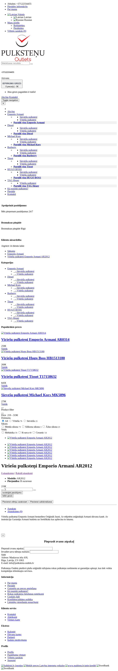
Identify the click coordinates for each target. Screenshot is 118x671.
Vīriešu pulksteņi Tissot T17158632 (29, 377)
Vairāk (4, 348)
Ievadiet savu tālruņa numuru (15, 551)
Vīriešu (17, 421)
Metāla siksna (12, 426)
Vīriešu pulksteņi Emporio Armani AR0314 (35, 339)
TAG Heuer (13, 318)
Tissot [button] (10, 158)
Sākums (11, 251)
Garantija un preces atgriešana (21, 588)
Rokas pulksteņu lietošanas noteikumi (25, 594)
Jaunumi (11, 660)
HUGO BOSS (14, 310)
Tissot (10, 301)
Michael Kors (14, 285)
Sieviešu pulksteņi (28, 117)
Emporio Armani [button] (15, 114)
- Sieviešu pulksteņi (24, 271)
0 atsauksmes (7, 473)
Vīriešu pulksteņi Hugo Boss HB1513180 (33, 358)
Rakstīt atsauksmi (24, 473)
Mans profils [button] (13, 22)
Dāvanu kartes (14, 634)
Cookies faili (13, 596)
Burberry (11, 293)
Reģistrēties (19, 25)
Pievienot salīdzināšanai (41, 502)
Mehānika (10, 432)
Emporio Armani (15, 254)
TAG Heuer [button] (13, 180)
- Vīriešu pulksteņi (23, 274)
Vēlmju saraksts (15, 657)
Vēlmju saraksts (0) (16, 31)
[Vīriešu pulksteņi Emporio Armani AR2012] (29, 438)
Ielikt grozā (7, 496)
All (6, 421)
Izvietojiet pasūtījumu (12, 492)
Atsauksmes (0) (14, 511)
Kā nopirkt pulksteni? (17, 188)
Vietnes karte (13, 620)
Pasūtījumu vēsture (16, 655)
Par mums (12, 9)
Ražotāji (11, 631)
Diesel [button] (10, 125)
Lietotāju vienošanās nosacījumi (22, 602)
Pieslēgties (19, 28)
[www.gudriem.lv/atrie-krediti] (80, 665)
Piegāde (11, 191)
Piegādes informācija (17, 6)
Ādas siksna (52, 426)
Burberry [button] (11, 147)
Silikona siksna (33, 426)
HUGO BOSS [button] (14, 169)
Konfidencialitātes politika (20, 599)
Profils (10, 652)
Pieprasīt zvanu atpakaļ (12, 548)
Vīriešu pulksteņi (28, 119)
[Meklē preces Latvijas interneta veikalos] (12, 665)
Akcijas (5, 97)
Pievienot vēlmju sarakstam (14, 502)
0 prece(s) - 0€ (11, 85)
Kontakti (13, 97)
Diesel (10, 277)
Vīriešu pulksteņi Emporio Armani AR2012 (28, 256)
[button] (16, 14)
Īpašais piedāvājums (17, 640)
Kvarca (26, 432)
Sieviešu (32, 421)
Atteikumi (12, 617)
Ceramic (41, 432)
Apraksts (11, 508)
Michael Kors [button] (14, 136)
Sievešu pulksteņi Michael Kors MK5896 (33, 395)
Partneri (11, 637)
